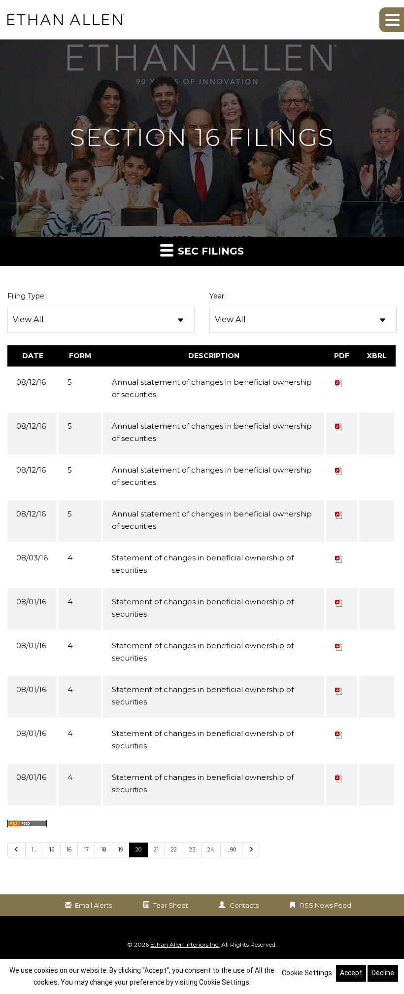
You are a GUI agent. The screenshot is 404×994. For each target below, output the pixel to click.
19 (120, 849)
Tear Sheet (170, 905)
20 (138, 849)
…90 (231, 849)
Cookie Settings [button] (307, 973)
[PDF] (339, 382)
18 (103, 849)
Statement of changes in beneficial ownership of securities (203, 564)
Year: (217, 296)
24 (210, 849)
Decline (382, 973)
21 (156, 849)
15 (51, 849)
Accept (351, 973)
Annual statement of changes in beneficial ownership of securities (212, 388)
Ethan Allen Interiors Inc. (185, 944)
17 (86, 849)
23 (192, 849)
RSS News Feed (325, 905)
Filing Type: (26, 296)
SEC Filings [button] (209, 251)
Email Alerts (93, 905)
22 (174, 849)
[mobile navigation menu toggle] (391, 19)
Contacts (244, 905)
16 (69, 849)
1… (34, 849)
